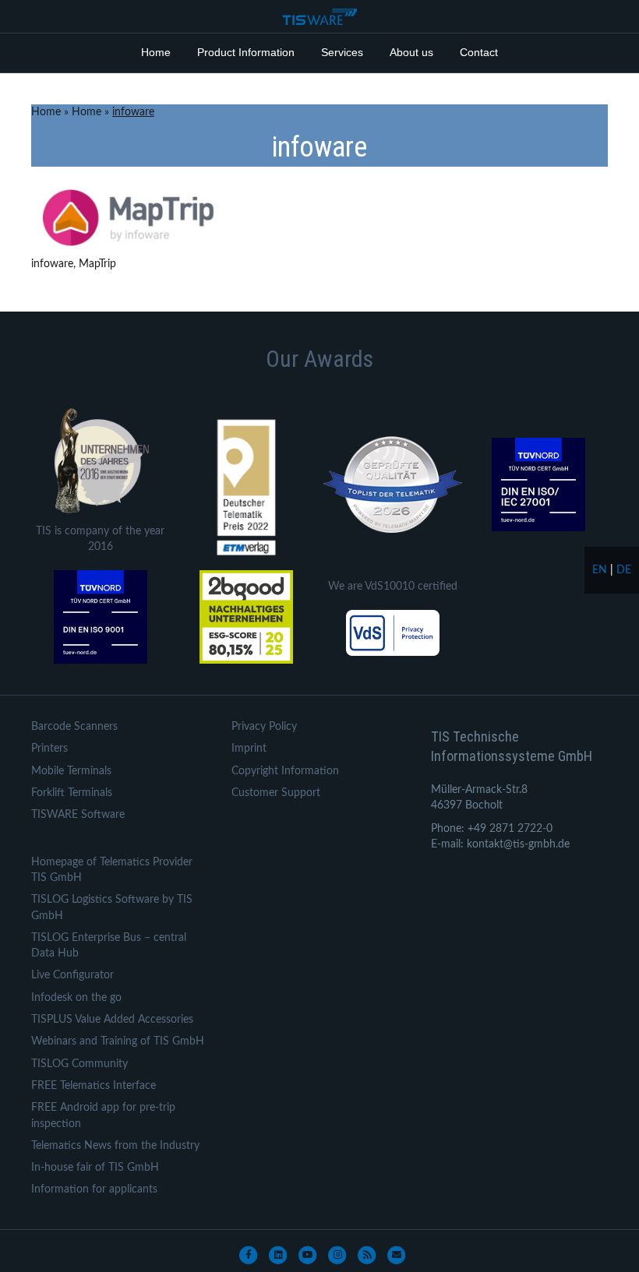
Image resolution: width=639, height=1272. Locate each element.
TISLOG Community (79, 1064)
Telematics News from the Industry (115, 1145)
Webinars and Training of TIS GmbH (117, 1041)
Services (342, 52)
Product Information (246, 52)
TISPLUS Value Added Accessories (112, 1019)
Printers (49, 748)
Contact (479, 52)
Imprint (249, 748)
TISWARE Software (78, 814)
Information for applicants (94, 1189)
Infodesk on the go (76, 997)
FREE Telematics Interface (93, 1085)
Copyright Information (285, 771)
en (599, 570)
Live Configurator (72, 975)
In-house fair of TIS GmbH (95, 1167)
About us (411, 52)
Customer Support (275, 793)
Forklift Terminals (71, 793)
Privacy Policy (264, 726)
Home (156, 52)
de (623, 570)
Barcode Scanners (74, 726)
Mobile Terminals (71, 771)
